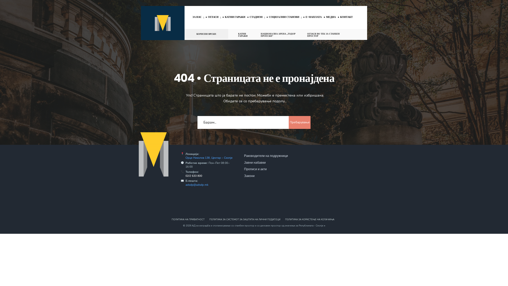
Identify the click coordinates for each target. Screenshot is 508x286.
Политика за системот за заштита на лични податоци (244, 219)
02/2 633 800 (194, 175)
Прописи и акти (255, 169)
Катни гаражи (235, 17)
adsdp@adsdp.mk (197, 184)
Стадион (256, 17)
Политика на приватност (188, 219)
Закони (249, 176)
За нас (197, 17)
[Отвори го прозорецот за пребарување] (357, 33)
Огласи (213, 17)
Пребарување (300, 122)
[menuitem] (199, 17)
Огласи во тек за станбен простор (323, 35)
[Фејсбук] (350, 33)
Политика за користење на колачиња (309, 219)
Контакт (346, 17)
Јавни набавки (255, 162)
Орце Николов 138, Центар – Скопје (209, 157)
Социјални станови (284, 17)
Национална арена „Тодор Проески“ (278, 35)
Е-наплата (314, 17)
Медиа (331, 17)
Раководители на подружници (266, 155)
